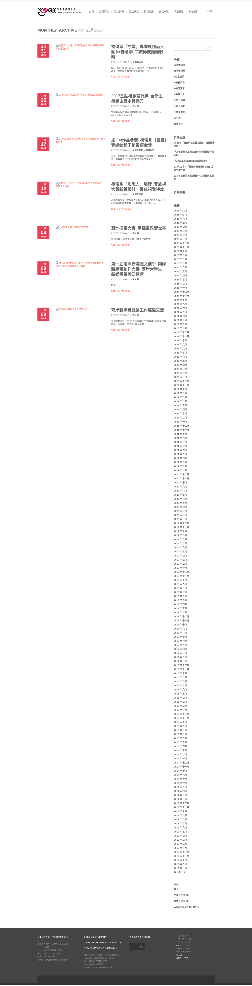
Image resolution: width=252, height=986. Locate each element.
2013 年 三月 (180, 840)
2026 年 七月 (180, 214)
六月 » (187, 958)
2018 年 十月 (180, 580)
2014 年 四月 (180, 791)
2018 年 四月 (180, 604)
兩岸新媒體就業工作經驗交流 (137, 310)
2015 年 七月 (180, 734)
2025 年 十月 (180, 251)
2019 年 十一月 (181, 527)
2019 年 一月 (180, 568)
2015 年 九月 (180, 726)
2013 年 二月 (180, 844)
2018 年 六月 (180, 596)
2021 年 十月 (180, 434)
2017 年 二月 (180, 657)
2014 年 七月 (180, 779)
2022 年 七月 (180, 401)
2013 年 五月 (180, 831)
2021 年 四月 (180, 458)
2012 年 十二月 (181, 852)
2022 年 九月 (180, 393)
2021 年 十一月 (181, 430)
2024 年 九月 (180, 304)
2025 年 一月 (180, 288)
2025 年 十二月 (181, 243)
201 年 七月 (180, 872)
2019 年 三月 (180, 559)
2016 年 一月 (180, 710)
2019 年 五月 (180, 551)
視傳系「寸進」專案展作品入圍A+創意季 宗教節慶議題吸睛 (137, 51)
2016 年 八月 (180, 681)
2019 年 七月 (180, 543)
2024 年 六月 (180, 308)
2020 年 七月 (180, 495)
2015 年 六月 (180, 738)
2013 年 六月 (180, 827)
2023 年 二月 (180, 373)
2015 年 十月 (180, 722)
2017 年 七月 (180, 637)
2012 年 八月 (180, 868)
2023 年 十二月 (181, 332)
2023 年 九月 (180, 344)
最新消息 (104, 11)
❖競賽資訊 (179, 112)
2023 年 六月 (180, 357)
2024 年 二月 (180, 324)
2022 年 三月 (180, 413)
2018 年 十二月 (181, 572)
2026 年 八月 (180, 210)
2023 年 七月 (180, 352)
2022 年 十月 (180, 389)
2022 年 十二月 (181, 381)
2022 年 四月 (180, 409)
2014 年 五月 (180, 787)
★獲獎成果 (138, 62)
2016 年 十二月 (181, 665)
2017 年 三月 (180, 653)
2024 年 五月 (180, 312)
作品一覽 (164, 11)
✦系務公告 (179, 94)
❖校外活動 (179, 106)
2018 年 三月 (180, 608)
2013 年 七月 (180, 823)
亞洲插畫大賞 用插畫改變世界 (138, 228)
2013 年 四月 (180, 836)
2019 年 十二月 (181, 523)
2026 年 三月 (180, 231)
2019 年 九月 (180, 535)
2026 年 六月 (180, 219)
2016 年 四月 (180, 698)
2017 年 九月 (180, 629)
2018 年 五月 (180, 600)
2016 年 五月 (180, 693)
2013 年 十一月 (181, 807)
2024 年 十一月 (181, 296)
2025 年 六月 (180, 267)
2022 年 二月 (180, 417)
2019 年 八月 (180, 539)
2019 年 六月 (180, 547)
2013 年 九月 (180, 815)
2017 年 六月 (180, 641)
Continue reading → (121, 76)
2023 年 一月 (180, 377)
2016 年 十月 (180, 673)
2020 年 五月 (180, 503)
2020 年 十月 (180, 482)
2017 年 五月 (180, 645)
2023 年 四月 (180, 365)
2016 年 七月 (180, 685)
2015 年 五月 (180, 742)
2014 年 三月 (180, 795)
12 (185, 945)
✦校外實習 (179, 88)
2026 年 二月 (180, 235)
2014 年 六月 (180, 783)
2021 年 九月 (180, 438)
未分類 (136, 106)
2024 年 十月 (180, 300)
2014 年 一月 (180, 799)
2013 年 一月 (180, 848)
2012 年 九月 (180, 864)
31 (181, 955)
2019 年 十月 (180, 531)
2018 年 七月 (180, 592)
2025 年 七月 (180, 263)
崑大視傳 (119, 11)
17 (181, 948)
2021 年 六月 (180, 450)
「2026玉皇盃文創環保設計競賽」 (191, 161)
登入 (176, 889)
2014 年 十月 (180, 771)
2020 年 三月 (180, 511)
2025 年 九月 (180, 255)
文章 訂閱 (181, 895)
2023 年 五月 (180, 361)
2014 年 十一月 (181, 767)
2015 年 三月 (180, 750)
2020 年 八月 (180, 490)
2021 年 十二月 (181, 426)
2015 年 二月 (180, 754)
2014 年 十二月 (181, 762)
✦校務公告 (179, 82)
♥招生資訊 (179, 76)
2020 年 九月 (180, 486)
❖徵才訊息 (179, 100)
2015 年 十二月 (181, 714)
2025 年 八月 (180, 259)
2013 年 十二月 (181, 803)
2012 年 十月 (180, 860)
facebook (133, 946)
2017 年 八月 (180, 633)
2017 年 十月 (180, 624)
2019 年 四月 (180, 555)
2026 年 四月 (180, 227)
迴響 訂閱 (181, 901)
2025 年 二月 (180, 283)
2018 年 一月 (180, 612)
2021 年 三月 (180, 462)
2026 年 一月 (180, 239)
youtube (141, 946)
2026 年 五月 (180, 223)
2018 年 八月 (180, 588)
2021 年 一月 (180, 470)
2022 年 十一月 (181, 385)
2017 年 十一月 (181, 620)
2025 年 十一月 (181, 247)
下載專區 (179, 11)
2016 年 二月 (180, 706)
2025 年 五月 (180, 271)
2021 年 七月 (180, 446)
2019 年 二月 (180, 564)
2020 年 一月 (180, 519)
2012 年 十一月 (181, 856)
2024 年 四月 (180, 316)
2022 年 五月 (180, 405)
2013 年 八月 (180, 819)
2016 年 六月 (180, 689)
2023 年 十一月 (181, 336)
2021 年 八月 (180, 442)
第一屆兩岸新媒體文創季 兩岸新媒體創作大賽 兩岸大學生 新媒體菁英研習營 (138, 269)
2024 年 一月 (180, 328)
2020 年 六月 (180, 499)
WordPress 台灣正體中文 (187, 907)
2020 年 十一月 (181, 478)
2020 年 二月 (180, 515)
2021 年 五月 (180, 454)
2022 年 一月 (180, 421)
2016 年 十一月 (181, 669)
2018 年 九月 (180, 584)
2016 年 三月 (180, 702)
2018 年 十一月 (181, 576)
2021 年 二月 (180, 466)
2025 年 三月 (180, 279)
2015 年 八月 (180, 730)
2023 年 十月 (180, 340)
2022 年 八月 (180, 397)
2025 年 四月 (180, 275)
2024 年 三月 (180, 320)
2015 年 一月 (180, 758)
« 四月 (178, 958)
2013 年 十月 (180, 811)
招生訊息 (134, 11)
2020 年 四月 (180, 507)
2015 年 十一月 (181, 718)
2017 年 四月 (180, 649)
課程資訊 (149, 11)
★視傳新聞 (149, 150)
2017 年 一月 (180, 661)
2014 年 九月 (180, 775)
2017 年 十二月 (181, 616)
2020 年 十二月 (181, 474)
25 (183, 952)
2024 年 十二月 (181, 292)
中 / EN (208, 11)
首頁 (91, 11)
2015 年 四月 (180, 746)
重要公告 (178, 124)
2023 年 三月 (180, 369)
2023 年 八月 (180, 348)
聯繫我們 (194, 11)
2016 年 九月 (180, 677)
